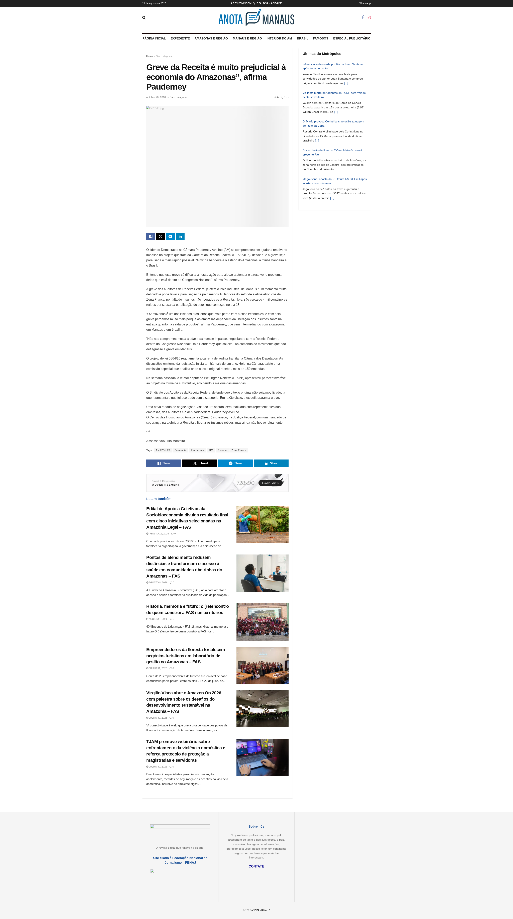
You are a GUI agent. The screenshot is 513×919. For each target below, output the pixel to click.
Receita (222, 450)
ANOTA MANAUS (260, 910)
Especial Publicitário (352, 38)
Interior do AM (279, 38)
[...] (346, 83)
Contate (256, 866)
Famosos (320, 38)
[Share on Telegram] (170, 236)
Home (149, 56)
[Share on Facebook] (150, 236)
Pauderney (197, 450)
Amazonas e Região (211, 38)
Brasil (302, 38)
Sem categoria (164, 56)
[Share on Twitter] (160, 236)
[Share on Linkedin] (180, 236)
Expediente (180, 38)
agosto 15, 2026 (158, 533)
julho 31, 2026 (157, 668)
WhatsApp (365, 3)
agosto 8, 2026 (158, 582)
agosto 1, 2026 (158, 619)
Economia (180, 450)
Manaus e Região (247, 38)
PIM (211, 450)
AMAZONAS (163, 450)
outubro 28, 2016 (156, 97)
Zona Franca (238, 450)
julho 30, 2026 (157, 717)
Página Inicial (154, 38)
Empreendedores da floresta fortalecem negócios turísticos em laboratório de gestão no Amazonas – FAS (185, 656)
